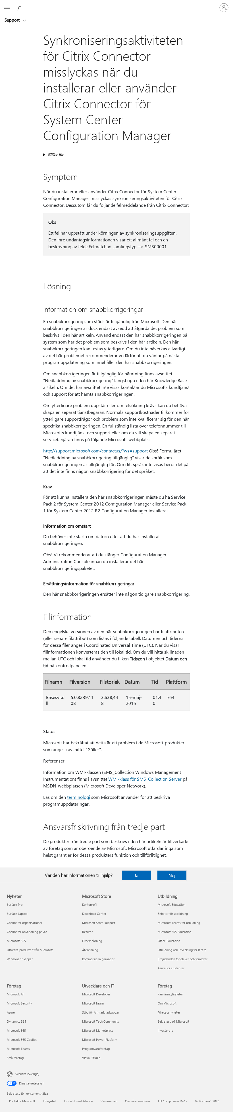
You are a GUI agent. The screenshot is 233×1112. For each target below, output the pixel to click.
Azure (11, 1012)
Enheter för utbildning (173, 913)
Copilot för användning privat (27, 932)
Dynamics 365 (16, 1021)
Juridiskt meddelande (78, 1101)
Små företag (15, 1058)
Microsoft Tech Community (100, 1021)
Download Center (94, 913)
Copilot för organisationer (24, 923)
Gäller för (55, 154)
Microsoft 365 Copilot (22, 1039)
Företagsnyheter (169, 1012)
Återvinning (90, 950)
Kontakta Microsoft (22, 1101)
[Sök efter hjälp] (20, 7)
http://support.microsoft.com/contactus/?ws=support (95, 451)
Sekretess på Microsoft (173, 1021)
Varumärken (109, 1101)
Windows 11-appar (20, 959)
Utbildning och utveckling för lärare (182, 950)
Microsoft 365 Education (174, 932)
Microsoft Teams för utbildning (179, 923)
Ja (136, 875)
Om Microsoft (167, 1003)
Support (13, 20)
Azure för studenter (171, 968)
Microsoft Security (19, 1003)
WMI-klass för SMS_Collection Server (145, 779)
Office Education (169, 941)
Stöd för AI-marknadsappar (100, 1012)
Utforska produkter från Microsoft (30, 950)
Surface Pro (14, 904)
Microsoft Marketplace (97, 1030)
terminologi (78, 797)
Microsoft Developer (96, 994)
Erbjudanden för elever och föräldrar (182, 959)
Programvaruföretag (96, 1048)
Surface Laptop (17, 913)
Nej (171, 875)
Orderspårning (92, 941)
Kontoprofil (89, 904)
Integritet (49, 1101)
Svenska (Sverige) (27, 1074)
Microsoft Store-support (98, 923)
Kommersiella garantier (98, 959)
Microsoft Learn (93, 1003)
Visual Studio (91, 1058)
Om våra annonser (137, 1101)
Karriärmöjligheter (170, 994)
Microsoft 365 (16, 941)
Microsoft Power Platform (99, 1039)
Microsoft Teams (18, 1048)
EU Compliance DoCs (172, 1101)
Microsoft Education (171, 904)
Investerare (165, 1030)
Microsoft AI (15, 994)
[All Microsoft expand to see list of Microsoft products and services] (7, 7)
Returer (87, 932)
